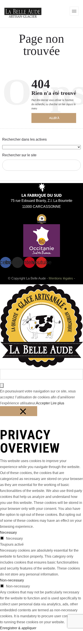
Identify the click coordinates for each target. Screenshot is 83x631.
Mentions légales (61, 278)
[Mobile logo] (41, 366)
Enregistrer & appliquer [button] (18, 628)
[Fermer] (18, 411)
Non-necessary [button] (12, 580)
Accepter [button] (43, 403)
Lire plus (57, 403)
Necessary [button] (8, 532)
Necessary (14, 538)
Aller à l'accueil (55, 119)
